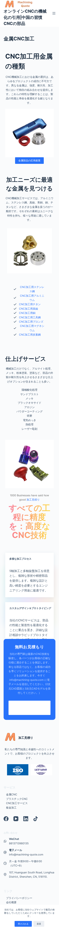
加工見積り (33, 499)
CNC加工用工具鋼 (30, 317)
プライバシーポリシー (19, 898)
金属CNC (11, 794)
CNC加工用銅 (27, 313)
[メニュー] (53, 13)
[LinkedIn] (25, 818)
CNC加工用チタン (30, 304)
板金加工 (11, 807)
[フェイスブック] (6, 818)
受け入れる (23, 923)
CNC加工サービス (17, 803)
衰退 (39, 923)
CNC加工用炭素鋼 (30, 334)
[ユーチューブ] (15, 818)
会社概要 (11, 902)
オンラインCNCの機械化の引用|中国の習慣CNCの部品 (25, 17)
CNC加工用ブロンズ (31, 321)
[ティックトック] (35, 818)
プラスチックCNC (17, 798)
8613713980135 (19, 843)
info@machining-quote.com (26, 854)
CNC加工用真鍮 (28, 308)
